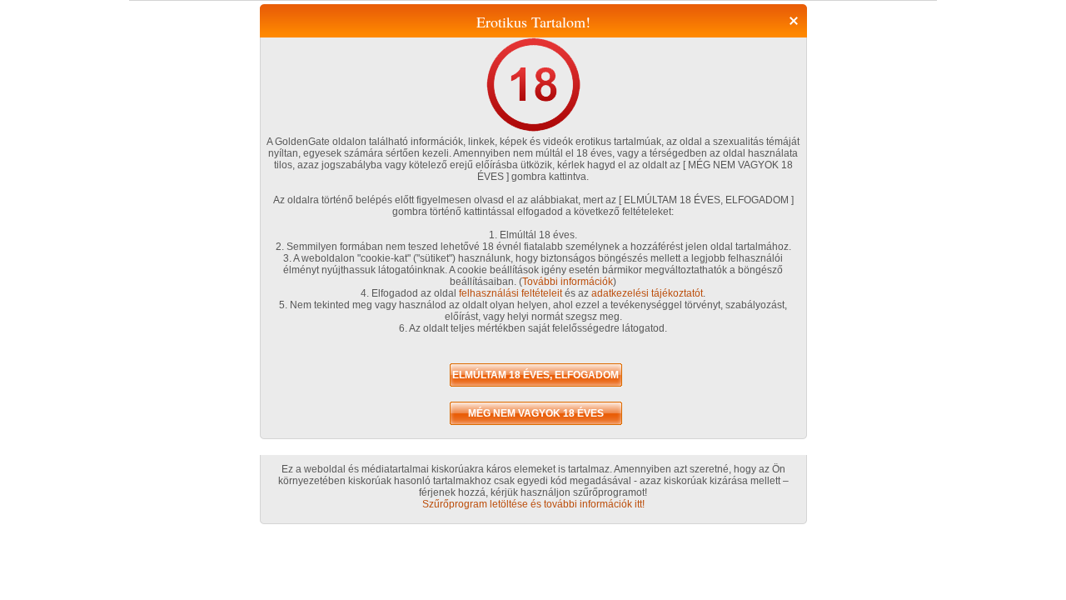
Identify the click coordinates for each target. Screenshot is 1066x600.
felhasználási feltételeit (510, 293)
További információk (567, 282)
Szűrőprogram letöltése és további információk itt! (533, 504)
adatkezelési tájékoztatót (647, 293)
